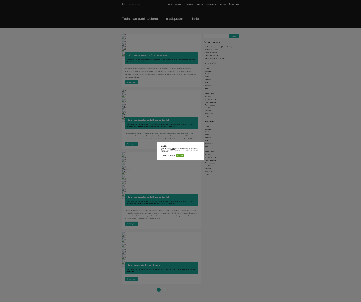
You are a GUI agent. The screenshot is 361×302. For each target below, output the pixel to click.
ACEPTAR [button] (180, 155)
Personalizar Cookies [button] (168, 155)
